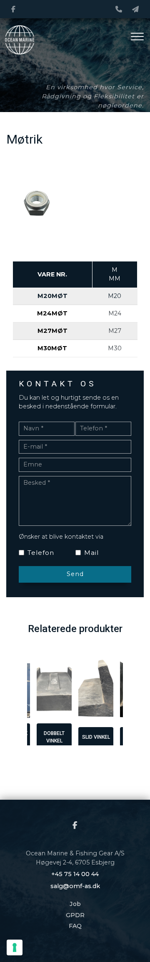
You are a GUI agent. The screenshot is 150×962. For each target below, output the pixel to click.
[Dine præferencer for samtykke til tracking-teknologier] (14, 947)
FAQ (75, 926)
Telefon (41, 553)
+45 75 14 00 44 (75, 874)
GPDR (75, 915)
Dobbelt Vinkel (54, 737)
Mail (91, 553)
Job (75, 904)
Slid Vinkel (96, 737)
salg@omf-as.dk (75, 886)
